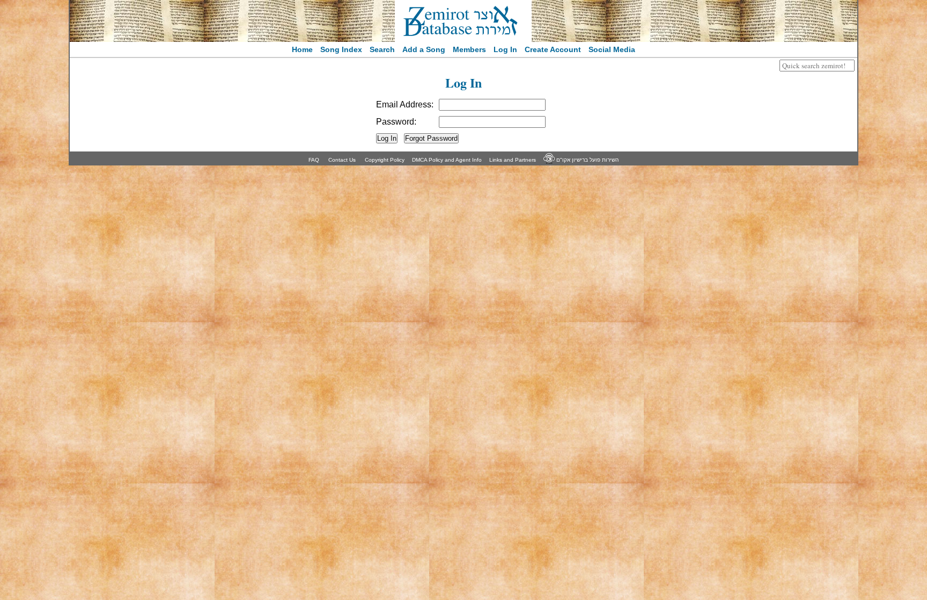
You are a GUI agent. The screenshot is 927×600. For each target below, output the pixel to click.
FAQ (313, 160)
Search (382, 49)
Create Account (553, 49)
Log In (505, 49)
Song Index (341, 49)
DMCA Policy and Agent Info (447, 160)
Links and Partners (512, 160)
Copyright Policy (384, 160)
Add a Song (423, 49)
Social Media (611, 49)
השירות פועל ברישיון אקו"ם (587, 160)
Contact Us (342, 160)
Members (469, 49)
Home (302, 49)
